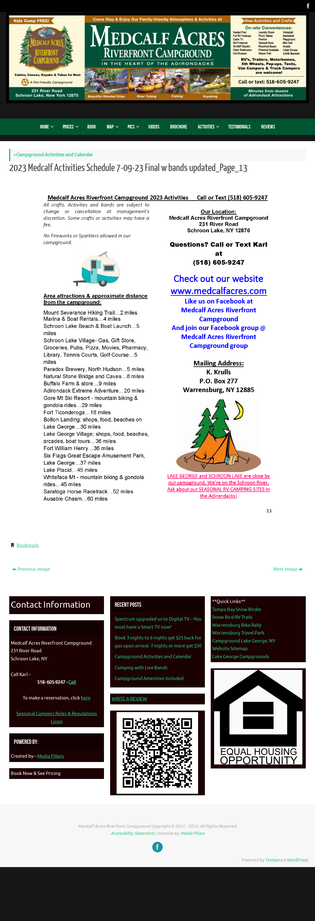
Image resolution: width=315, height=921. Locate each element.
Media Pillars (50, 756)
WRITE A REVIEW (129, 699)
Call (72, 682)
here (85, 698)
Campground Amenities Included (149, 679)
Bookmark (27, 545)
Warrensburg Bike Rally (236, 625)
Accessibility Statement (132, 833)
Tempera (273, 860)
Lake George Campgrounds (240, 657)
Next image (285, 569)
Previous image (34, 569)
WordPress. (298, 860)
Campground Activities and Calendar (53, 155)
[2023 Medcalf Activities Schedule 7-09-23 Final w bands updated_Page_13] (157, 356)
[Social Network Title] (307, 6)
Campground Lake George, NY (243, 641)
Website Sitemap (230, 649)
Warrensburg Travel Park (238, 633)
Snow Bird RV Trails (232, 617)
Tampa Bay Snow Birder (236, 610)
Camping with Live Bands (141, 668)
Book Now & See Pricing (36, 773)
